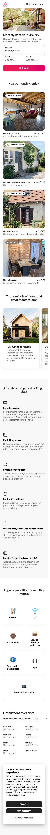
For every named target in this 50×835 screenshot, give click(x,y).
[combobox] (24, 50)
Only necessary (24, 811)
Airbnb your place (34, 4)
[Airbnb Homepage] (5, 4)
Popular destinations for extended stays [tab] (20, 718)
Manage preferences (24, 818)
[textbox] (13, 59)
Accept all (24, 804)
